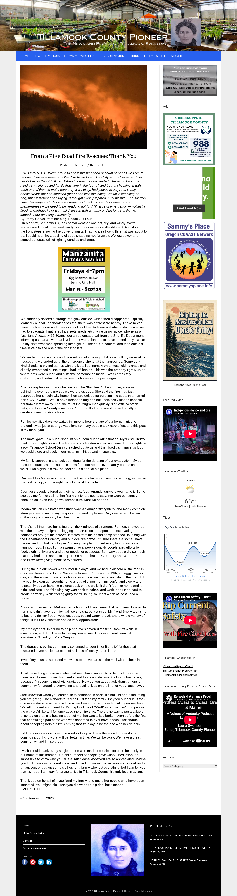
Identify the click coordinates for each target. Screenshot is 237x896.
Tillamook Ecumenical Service (180, 674)
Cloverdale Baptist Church (178, 666)
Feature (41, 55)
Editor (103, 165)
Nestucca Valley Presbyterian (180, 670)
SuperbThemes (143, 891)
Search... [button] (177, 55)
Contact (27, 840)
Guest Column (63, 55)
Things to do (140, 55)
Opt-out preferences (34, 848)
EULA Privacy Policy (33, 833)
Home (24, 55)
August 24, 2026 (157, 839)
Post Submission (112, 55)
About (161, 55)
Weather (87, 55)
